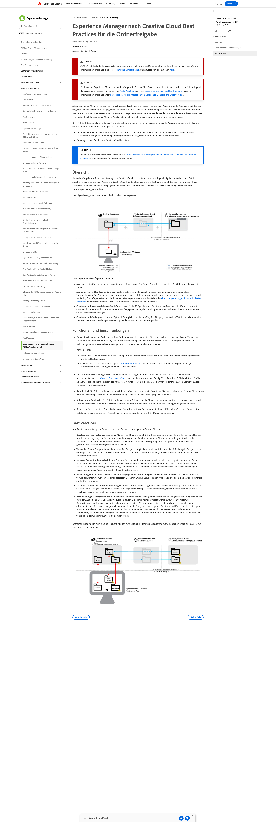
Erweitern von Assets (30, 82)
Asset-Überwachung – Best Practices (37, 280)
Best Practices (220, 53)
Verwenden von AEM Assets (32, 71)
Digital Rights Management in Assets (37, 257)
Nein (227, 25)
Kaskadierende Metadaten (33, 142)
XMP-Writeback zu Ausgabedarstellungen (39, 111)
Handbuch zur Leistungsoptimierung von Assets (41, 177)
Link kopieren (236, 31)
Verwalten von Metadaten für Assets (37, 105)
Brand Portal (26, 365)
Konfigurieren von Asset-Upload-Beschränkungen (35, 221)
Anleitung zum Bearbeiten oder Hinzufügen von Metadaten (42, 184)
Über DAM (25, 53)
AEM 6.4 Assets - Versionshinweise (34, 48)
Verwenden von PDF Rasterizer (35, 214)
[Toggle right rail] (214, 11)
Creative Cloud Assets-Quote (113, 378)
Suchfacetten (28, 99)
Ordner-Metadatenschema (33, 353)
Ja (220, 25)
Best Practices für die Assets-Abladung (38, 269)
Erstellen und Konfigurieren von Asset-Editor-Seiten (40, 150)
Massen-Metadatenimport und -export (38, 332)
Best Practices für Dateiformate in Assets (39, 275)
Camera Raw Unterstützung (34, 286)
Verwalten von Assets (30, 88)
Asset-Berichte (28, 122)
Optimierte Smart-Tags (32, 128)
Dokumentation (79, 17)
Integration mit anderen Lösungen (35, 383)
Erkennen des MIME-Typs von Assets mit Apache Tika (42, 293)
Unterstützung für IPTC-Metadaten (36, 306)
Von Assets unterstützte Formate (35, 94)
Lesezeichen (222, 31)
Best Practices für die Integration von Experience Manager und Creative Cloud (146, 94)
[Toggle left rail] (61, 11)
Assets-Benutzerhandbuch (32, 42)
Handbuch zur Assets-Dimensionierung (38, 157)
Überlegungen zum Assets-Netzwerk (37, 203)
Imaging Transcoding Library (34, 300)
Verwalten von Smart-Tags (33, 359)
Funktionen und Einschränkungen (228, 47)
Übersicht (218, 42)
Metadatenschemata (31, 312)
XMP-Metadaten (29, 197)
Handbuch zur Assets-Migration (35, 191)
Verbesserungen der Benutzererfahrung (36, 59)
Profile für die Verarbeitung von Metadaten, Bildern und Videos (40, 135)
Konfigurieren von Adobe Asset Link (37, 237)
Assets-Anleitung (110, 17)
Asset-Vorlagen (28, 338)
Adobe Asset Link (128, 90)
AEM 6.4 (94, 17)
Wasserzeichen (29, 326)
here (172, 69)
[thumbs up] (181, 818)
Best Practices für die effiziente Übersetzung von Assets (42, 170)
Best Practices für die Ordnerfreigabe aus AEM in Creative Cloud (40, 345)
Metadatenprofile (30, 252)
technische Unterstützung (127, 69)
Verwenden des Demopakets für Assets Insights (41, 263)
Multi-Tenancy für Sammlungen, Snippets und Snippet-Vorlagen (41, 319)
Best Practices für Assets (30, 65)
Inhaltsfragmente (28, 371)
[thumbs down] (187, 818)
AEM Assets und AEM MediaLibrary (37, 208)
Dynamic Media (27, 77)
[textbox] (40, 26)
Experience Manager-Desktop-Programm (164, 90)
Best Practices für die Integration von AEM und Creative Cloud (41, 230)
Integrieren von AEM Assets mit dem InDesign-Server (41, 244)
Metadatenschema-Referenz (34, 163)
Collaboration (85, 46)
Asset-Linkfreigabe (30, 117)
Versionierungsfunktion (129, 363)
